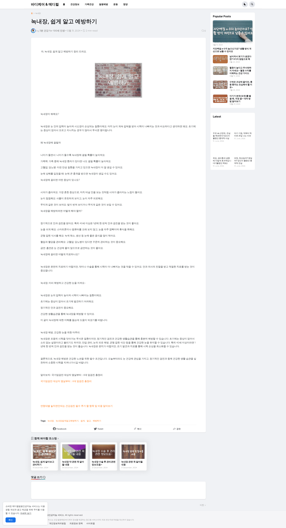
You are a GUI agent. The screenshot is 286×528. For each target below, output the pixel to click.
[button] (245, 4)
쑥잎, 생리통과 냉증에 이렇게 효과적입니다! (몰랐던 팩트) (222, 160)
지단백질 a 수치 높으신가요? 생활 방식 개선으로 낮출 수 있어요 (232, 49)
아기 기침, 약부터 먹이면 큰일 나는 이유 (243, 134)
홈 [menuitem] (64, 4)
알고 (89, 420)
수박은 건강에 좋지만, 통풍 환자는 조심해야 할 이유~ (241, 84)
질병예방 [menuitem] (103, 4)
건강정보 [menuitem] (74, 4)
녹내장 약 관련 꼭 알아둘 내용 (73, 463)
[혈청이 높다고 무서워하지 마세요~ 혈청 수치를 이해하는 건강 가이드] (220, 70)
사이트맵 (90, 523)
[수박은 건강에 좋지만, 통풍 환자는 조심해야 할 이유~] (220, 85)
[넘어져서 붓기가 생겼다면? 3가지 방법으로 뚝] (220, 59)
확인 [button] (10, 520)
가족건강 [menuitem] (89, 4)
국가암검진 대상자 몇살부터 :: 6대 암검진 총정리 (66, 381)
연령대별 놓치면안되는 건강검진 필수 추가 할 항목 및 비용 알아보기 (77, 405)
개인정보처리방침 (57, 523)
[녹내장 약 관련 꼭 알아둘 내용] (74, 451)
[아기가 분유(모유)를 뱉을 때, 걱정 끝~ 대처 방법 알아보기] (220, 99)
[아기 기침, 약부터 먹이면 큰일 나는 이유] (243, 125)
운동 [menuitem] (115, 4)
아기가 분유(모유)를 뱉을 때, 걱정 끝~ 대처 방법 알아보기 (240, 98)
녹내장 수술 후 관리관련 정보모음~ (103, 463)
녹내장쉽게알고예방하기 (67, 420)
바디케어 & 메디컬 (45, 4)
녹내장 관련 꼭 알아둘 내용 (132, 463)
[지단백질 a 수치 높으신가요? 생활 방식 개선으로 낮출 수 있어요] (232, 31)
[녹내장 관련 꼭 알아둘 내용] (133, 451)
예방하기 (97, 420)
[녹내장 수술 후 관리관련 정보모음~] (104, 451)
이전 (202, 505)
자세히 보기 (25, 513)
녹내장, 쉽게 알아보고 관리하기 (43, 463)
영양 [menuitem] (125, 4)
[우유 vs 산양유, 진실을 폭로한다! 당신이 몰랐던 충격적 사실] (222, 125)
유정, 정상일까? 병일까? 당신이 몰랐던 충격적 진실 (243, 160)
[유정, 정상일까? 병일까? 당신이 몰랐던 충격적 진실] (243, 150)
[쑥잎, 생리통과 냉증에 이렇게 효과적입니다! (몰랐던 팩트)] (222, 150)
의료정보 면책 (76, 523)
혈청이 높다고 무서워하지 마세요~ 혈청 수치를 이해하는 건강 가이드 (240, 70)
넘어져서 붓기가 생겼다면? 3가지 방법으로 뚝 (240, 57)
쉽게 (83, 420)
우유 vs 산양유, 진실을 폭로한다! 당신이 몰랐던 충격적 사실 (221, 135)
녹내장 (38, 13)
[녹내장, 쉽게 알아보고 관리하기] (44, 451)
